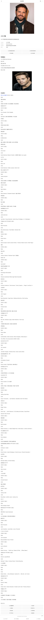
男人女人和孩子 (4, 95)
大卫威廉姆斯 (11, 605)
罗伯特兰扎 (33, 608)
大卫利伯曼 (11, 53)
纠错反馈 (39, 618)
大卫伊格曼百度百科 (11, 50)
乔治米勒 (11, 610)
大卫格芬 (32, 605)
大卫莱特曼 (33, 610)
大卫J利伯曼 (33, 53)
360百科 (22, 1)
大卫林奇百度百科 (33, 50)
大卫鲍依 (11, 608)
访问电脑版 (17, 618)
